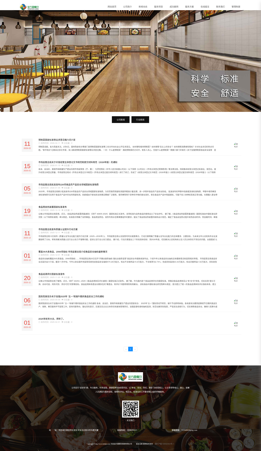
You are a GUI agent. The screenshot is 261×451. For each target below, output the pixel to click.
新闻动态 (143, 6)
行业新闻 (140, 119)
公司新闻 (121, 119)
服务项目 (158, 6)
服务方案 (189, 6)
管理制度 (236, 6)
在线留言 (205, 6)
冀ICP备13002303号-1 (164, 443)
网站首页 (112, 6)
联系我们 (220, 6)
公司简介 (127, 6)
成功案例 (174, 6)
